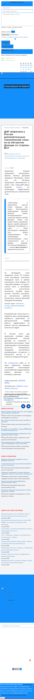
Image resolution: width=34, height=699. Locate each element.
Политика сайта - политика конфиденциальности (14, 655)
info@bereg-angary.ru (7, 653)
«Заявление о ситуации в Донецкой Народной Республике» (14, 306)
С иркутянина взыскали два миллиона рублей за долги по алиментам (16, 464)
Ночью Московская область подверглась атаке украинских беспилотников (16, 434)
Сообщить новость (7, 46)
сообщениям (13, 363)
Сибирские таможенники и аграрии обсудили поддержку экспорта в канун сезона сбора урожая (16, 473)
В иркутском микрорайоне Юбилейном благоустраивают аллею (13, 481)
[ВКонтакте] (13, 669)
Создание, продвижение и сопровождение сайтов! (18, 680)
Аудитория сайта (6, 584)
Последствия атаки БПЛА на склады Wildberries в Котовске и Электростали (16, 429)
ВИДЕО (12, 168)
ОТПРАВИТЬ (5, 42)
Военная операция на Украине (12, 127)
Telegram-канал (22, 386)
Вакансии (10, 595)
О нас (9, 589)
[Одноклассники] (16, 669)
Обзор (13, 32)
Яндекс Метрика (27, 684)
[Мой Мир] (21, 669)
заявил (19, 187)
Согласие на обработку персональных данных (14, 37)
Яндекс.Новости (11, 388)
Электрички (10, 603)
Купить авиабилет (6, 612)
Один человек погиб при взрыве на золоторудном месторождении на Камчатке (17, 412)
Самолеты (4, 609)
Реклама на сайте (6, 581)
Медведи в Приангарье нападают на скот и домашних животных (14, 459)
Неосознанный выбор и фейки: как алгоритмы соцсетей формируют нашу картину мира (15, 442)
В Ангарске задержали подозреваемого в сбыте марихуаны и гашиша (16, 490)
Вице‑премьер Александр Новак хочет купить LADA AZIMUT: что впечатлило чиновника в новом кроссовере (16, 522)
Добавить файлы (6, 32)
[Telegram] (18, 669)
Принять (2, 698)
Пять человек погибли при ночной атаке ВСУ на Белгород (16, 420)
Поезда (9, 606)
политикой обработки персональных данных (14, 695)
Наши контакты (11, 592)
